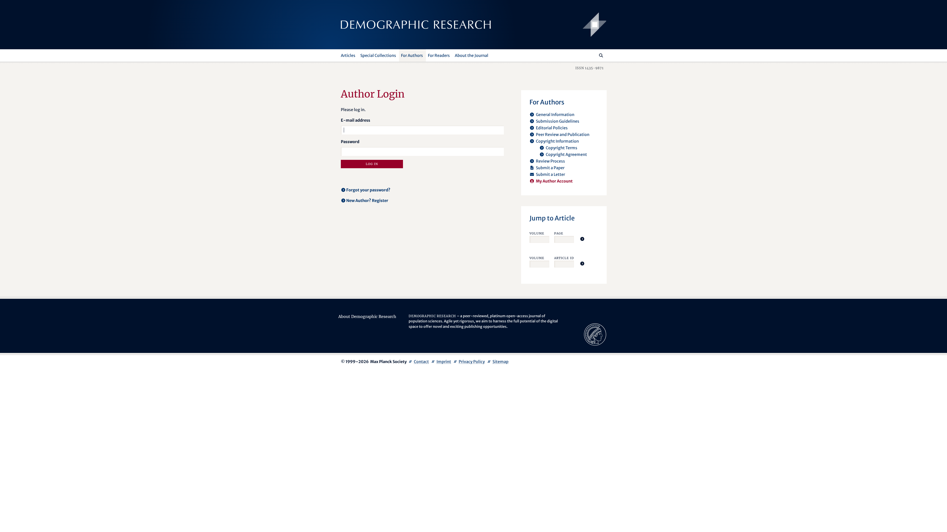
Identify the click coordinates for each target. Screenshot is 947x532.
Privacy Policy (472, 361)
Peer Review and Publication (562, 134)
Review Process (550, 161)
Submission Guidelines (557, 121)
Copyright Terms (561, 147)
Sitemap (500, 361)
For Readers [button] (439, 55)
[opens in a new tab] (595, 334)
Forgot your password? (368, 189)
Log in (372, 164)
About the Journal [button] (471, 55)
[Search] (601, 55)
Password (350, 141)
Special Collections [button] (378, 55)
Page (558, 233)
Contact (421, 361)
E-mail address (355, 120)
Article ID (564, 258)
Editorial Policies (552, 127)
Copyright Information (557, 141)
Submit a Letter (550, 174)
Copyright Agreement (566, 154)
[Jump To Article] (582, 239)
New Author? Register (367, 200)
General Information (555, 114)
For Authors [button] (412, 55)
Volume (536, 233)
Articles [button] (348, 55)
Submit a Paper (550, 167)
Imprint (444, 361)
